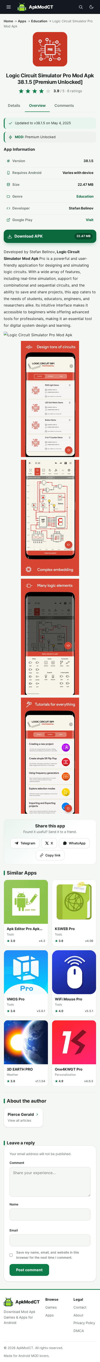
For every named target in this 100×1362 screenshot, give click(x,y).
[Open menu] (8, 7)
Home (8, 21)
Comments (64, 105)
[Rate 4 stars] (41, 91)
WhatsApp (77, 843)
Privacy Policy (84, 1323)
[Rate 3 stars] (35, 91)
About (78, 1315)
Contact (79, 1307)
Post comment (29, 1269)
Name (14, 1204)
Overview (37, 105)
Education (39, 21)
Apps (22, 21)
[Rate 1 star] (21, 91)
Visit (89, 220)
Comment (17, 1163)
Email (14, 1230)
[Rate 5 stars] (48, 91)
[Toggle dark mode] (91, 7)
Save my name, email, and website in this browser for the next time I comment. (47, 1255)
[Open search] (81, 7)
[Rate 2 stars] (28, 91)
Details (14, 105)
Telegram (27, 843)
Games (51, 1307)
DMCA (78, 1331)
